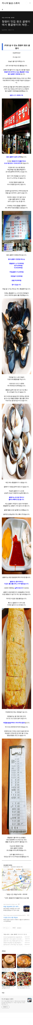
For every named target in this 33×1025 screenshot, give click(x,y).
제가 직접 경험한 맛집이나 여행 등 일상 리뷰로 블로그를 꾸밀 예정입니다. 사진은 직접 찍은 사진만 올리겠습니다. (13, 1002)
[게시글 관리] (9, 928)
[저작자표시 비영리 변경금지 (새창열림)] (19, 928)
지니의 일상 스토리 (11, 3)
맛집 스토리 (6, 934)
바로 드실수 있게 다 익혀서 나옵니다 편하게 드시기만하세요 (16, 920)
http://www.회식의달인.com (10, 904)
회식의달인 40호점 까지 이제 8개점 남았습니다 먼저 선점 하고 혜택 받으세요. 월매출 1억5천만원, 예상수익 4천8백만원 (11, 909)
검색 (26, 3)
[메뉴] (30, 3)
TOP (30, 1023)
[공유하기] (7, 928)
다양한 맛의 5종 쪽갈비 (10, 917)
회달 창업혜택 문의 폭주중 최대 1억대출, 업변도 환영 (11, 906)
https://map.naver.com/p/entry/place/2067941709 (14, 915)
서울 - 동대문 (14, 934)
